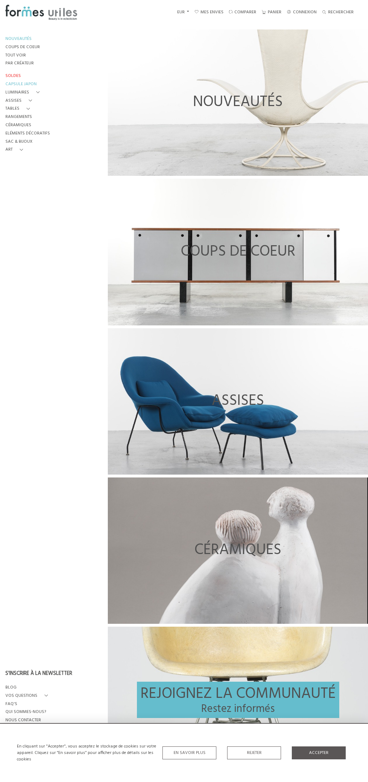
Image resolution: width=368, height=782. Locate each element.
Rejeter (254, 752)
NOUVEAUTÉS (18, 39)
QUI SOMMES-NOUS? (25, 712)
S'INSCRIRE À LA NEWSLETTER (38, 673)
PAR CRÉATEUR (19, 63)
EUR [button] (181, 12)
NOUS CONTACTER (23, 720)
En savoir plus (190, 752)
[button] (23, 93)
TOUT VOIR (15, 55)
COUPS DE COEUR (22, 47)
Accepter (318, 752)
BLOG (11, 688)
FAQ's (11, 704)
